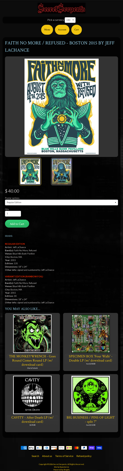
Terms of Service (64, 455)
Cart (76, 29)
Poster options (12, 198)
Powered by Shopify (61, 470)
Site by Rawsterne (61, 467)
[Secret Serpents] (61, 11)
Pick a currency (55, 19)
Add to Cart (17, 224)
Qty (7, 209)
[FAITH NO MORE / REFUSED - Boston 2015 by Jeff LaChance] (30, 171)
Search (35, 455)
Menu (47, 29)
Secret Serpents (60, 464)
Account (62, 29)
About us (47, 455)
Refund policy (83, 455)
